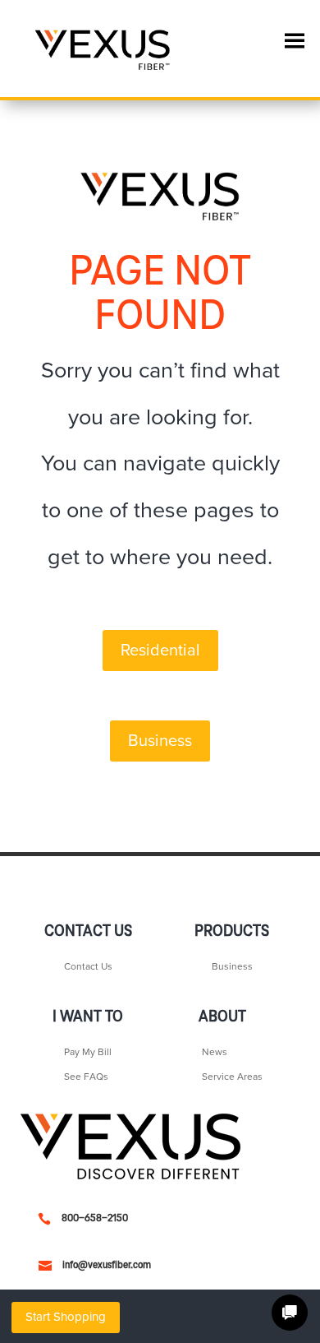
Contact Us (88, 966)
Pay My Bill (88, 1052)
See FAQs (86, 1076)
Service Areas (232, 1076)
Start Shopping (65, 1316)
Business (160, 741)
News (214, 1052)
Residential (160, 650)
